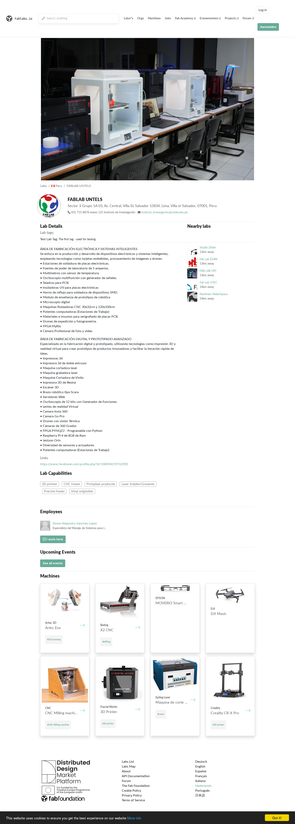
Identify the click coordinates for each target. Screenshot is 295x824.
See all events (53, 563)
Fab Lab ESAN (208, 259)
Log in (262, 10)
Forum (247, 18)
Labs (43, 186)
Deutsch (201, 761)
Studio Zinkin (208, 247)
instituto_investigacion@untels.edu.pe (164, 212)
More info (134, 817)
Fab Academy (184, 18)
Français (201, 776)
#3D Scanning (54, 639)
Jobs (168, 18)
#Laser (161, 714)
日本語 (200, 795)
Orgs (140, 18)
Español (200, 771)
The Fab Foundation (136, 785)
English (200, 766)
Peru (58, 186)
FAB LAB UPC (208, 270)
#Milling (106, 642)
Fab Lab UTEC (208, 282)
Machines (154, 18)
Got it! (277, 817)
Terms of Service (133, 800)
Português (202, 790)
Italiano (200, 781)
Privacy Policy (132, 795)
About (126, 771)
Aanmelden (268, 27)
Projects (230, 18)
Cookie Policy (131, 790)
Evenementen (209, 18)
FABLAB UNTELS (79, 186)
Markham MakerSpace (214, 294)
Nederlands (203, 785)
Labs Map (128, 766)
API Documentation (136, 776)
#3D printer (108, 723)
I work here (54, 539)
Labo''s (128, 18)
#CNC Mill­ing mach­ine (58, 725)
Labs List (128, 761)
